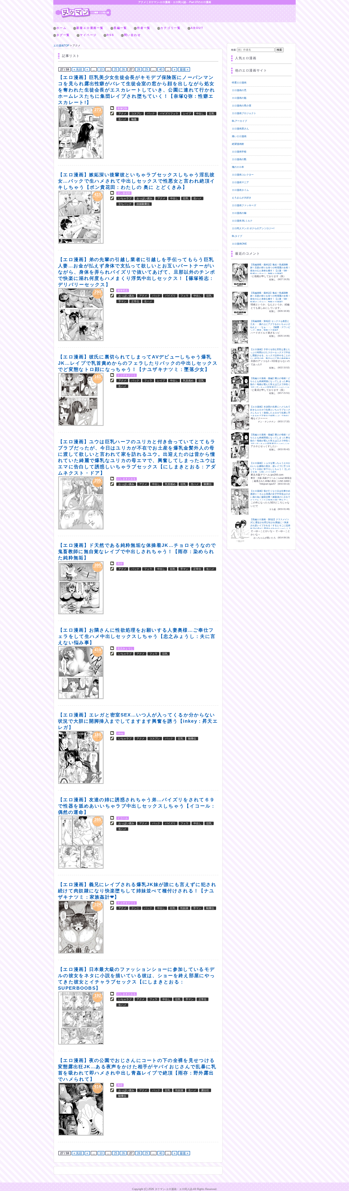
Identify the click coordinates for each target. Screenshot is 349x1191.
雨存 (120, 563)
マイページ (88, 35)
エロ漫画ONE (239, 243)
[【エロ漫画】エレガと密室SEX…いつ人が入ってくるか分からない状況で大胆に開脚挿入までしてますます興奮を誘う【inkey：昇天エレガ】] (81, 757)
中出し (200, 113)
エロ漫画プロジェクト (244, 113)
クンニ (135, 908)
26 (123, 69)
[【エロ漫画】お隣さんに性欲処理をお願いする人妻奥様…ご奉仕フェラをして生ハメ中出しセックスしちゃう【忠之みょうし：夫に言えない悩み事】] (81, 672)
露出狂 (205, 1090)
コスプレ (136, 113)
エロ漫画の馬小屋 (241, 105)
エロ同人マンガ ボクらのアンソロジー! (253, 228)
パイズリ (170, 295)
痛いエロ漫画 (239, 136)
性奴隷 (184, 908)
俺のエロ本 (238, 167)
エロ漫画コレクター (243, 174)
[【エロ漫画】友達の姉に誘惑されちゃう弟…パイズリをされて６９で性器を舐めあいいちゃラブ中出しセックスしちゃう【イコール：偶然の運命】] (81, 842)
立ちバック (124, 204)
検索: (234, 49)
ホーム (61, 27)
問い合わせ (132, 35)
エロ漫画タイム (240, 190)
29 (146, 69)
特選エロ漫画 (239, 82)
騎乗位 (208, 484)
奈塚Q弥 (122, 108)
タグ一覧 (63, 35)
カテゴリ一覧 (170, 27)
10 (101, 69)
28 (138, 69)
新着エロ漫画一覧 (89, 27)
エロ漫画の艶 (239, 159)
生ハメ (122, 119)
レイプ (187, 113)
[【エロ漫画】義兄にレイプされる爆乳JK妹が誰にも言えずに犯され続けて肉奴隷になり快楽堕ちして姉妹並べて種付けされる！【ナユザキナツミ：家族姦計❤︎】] (81, 927)
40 (160, 69)
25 (115, 69)
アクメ (122, 113)
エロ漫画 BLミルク (242, 220)
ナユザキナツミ (126, 375)
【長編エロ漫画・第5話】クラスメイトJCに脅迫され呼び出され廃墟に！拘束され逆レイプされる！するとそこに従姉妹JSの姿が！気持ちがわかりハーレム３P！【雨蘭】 (270, 525)
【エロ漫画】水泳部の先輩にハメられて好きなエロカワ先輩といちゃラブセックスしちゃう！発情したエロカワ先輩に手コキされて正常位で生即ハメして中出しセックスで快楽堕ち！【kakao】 (270, 412)
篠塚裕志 (122, 290)
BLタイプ (237, 236)
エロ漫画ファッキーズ (244, 205)
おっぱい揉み (144, 198)
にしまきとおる (126, 478)
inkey (120, 733)
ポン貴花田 (123, 193)
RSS (110, 35)
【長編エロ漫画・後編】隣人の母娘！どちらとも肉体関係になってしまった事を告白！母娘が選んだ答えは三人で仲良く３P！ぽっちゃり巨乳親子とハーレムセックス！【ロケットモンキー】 (270, 384)
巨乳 (211, 113)
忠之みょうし (125, 648)
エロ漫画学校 (239, 151)
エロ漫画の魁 (239, 98)
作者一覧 (143, 27)
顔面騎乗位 (143, 204)
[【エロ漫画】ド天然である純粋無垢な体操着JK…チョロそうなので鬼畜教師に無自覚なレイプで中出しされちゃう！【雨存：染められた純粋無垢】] (81, 587)
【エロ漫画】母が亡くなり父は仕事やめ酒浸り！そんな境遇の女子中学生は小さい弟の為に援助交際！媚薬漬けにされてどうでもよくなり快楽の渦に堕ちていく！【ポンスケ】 (270, 497)
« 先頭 (78, 69)
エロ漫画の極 (239, 213)
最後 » (184, 69)
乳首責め (188, 380)
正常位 (135, 301)
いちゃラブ (124, 198)
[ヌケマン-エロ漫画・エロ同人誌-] (83, 9)
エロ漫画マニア (240, 182)
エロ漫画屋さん (240, 128)
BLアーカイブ (239, 121)
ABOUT (197, 27)
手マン (122, 301)
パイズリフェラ (169, 113)
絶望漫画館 (238, 144)
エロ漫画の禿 (239, 90)
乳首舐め (170, 484)
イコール (122, 818)
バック (151, 113)
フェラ (184, 295)
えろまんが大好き (241, 197)
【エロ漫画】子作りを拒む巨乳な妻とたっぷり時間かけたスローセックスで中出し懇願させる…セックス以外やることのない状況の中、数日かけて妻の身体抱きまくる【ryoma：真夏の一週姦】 (270, 355)
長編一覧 (120, 27)
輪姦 (134, 119)
